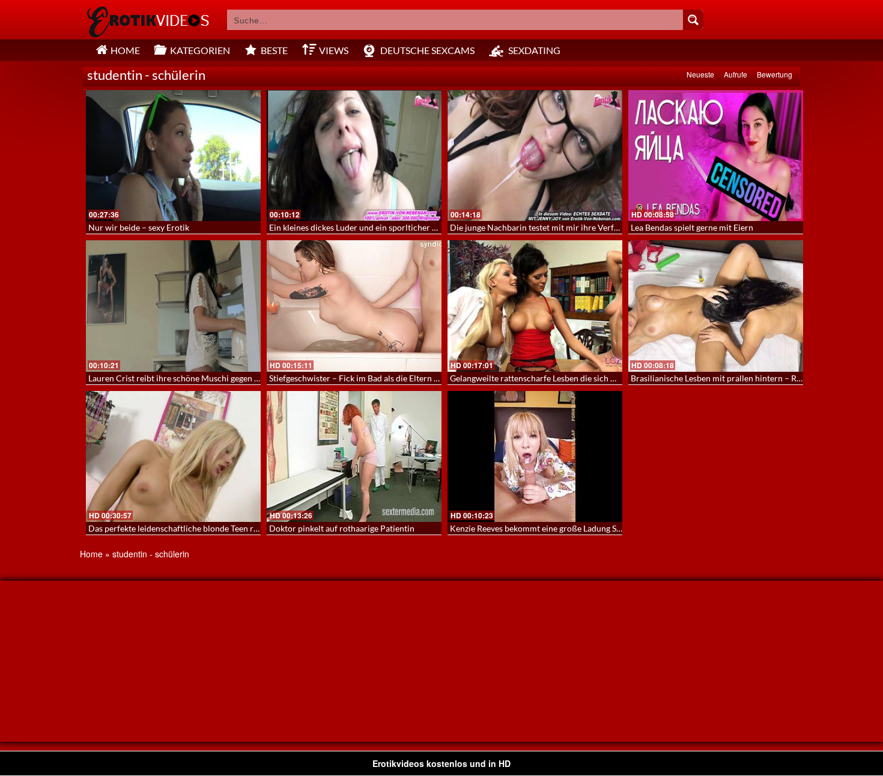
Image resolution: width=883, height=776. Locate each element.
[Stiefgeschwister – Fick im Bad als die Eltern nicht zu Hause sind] (354, 305)
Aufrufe (735, 74)
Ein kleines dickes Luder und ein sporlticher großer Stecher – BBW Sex (399, 227)
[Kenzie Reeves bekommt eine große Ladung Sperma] (535, 456)
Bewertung (774, 74)
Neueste (700, 74)
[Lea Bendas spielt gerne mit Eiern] (715, 155)
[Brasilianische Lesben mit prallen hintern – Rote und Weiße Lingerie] (715, 305)
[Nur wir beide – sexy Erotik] (173, 155)
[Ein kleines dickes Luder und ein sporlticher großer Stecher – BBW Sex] (354, 155)
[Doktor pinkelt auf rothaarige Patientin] (354, 456)
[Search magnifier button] (693, 20)
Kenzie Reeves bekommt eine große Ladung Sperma (545, 528)
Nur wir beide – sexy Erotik (138, 227)
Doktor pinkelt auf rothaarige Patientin (341, 528)
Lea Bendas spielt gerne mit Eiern (692, 227)
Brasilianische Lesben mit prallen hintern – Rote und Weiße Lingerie (757, 378)
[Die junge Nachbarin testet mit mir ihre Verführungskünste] (535, 155)
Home (91, 554)
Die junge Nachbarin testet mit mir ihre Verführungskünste (559, 227)
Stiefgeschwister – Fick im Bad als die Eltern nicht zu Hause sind (387, 378)
